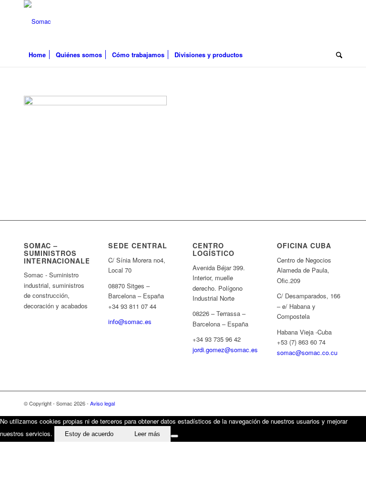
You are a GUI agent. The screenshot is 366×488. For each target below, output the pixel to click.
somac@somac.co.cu (307, 352)
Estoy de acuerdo (89, 433)
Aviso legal (102, 403)
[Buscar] (336, 55)
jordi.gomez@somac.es (225, 349)
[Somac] (37, 21)
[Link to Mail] (335, 21)
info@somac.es (130, 321)
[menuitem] (37, 55)
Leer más (147, 433)
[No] (174, 436)
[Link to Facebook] (321, 21)
